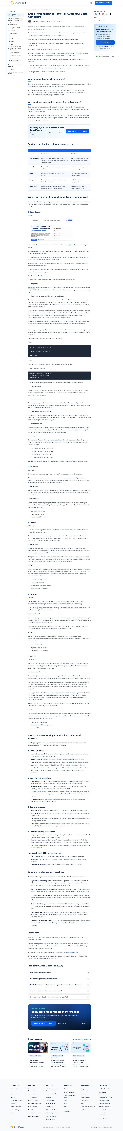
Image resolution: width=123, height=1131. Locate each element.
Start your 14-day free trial (77, 131)
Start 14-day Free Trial (103, 3)
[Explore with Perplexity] (99, 14)
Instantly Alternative (105, 1118)
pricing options (56, 440)
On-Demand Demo (16, 1100)
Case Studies (85, 1100)
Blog (29, 10)
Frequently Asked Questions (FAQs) (15, 72)
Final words (11, 69)
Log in (91, 3)
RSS (111, 1127)
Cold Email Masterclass (88, 1106)
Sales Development (37, 10)
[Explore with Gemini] (106, 14)
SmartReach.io (35, 212)
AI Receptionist (50, 1119)
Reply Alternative (104, 1100)
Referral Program (16, 1110)
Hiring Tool (49, 1106)
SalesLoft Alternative (105, 1110)
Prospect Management (32, 1090)
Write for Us (85, 1110)
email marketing (51, 68)
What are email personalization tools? (14, 15)
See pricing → (62, 1023)
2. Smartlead (12, 36)
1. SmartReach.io (13, 33)
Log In (12, 1094)
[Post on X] (103, 20)
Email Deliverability (51, 1094)
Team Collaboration (34, 1094)
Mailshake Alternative (105, 1097)
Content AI (49, 1097)
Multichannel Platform (35, 1103)
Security (66, 1103)
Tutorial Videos (85, 1097)
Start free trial (105, 42)
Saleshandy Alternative (102, 1114)
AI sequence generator (38, 403)
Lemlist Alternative (104, 1089)
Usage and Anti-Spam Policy (70, 1096)
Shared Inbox (50, 1100)
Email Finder (32, 1110)
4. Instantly (11, 41)
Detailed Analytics (33, 1100)
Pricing (13, 1103)
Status (65, 1106)
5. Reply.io (11, 44)
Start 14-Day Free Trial (16, 1090)
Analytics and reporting (38, 792)
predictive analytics (71, 952)
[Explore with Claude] (103, 14)
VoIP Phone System (51, 1116)
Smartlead (33, 467)
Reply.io (32, 656)
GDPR (65, 1100)
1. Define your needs (14, 52)
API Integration (32, 1097)
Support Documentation (85, 1090)
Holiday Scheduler (33, 1116)
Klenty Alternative (104, 1103)
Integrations (14, 1113)
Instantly (32, 594)
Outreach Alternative (105, 1106)
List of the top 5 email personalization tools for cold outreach (14, 29)
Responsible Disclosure (67, 1110)
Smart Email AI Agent (34, 1113)
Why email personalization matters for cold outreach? (15, 19)
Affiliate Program (16, 1106)
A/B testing (72, 762)
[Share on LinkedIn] (99, 20)
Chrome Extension (69, 1092)
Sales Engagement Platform (51, 1090)
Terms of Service (103, 1127)
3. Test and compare (14, 58)
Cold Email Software (52, 1110)
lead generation (79, 478)
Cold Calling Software (52, 1113)
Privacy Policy (93, 1127)
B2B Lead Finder (33, 1106)
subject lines (58, 944)
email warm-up (51, 799)
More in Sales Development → (82, 1039)
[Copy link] (95, 20)
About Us (66, 1089)
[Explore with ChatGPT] (95, 14)
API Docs (83, 1094)
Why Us (13, 1097)
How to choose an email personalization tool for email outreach (14, 48)
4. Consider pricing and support (14, 61)
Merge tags (31, 287)
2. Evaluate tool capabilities (15, 55)
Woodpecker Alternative (102, 1093)
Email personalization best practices (15, 65)
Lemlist (32, 523)
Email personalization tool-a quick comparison (15, 23)
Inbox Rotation (50, 1103)
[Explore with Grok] (110, 14)
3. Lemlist (11, 38)
